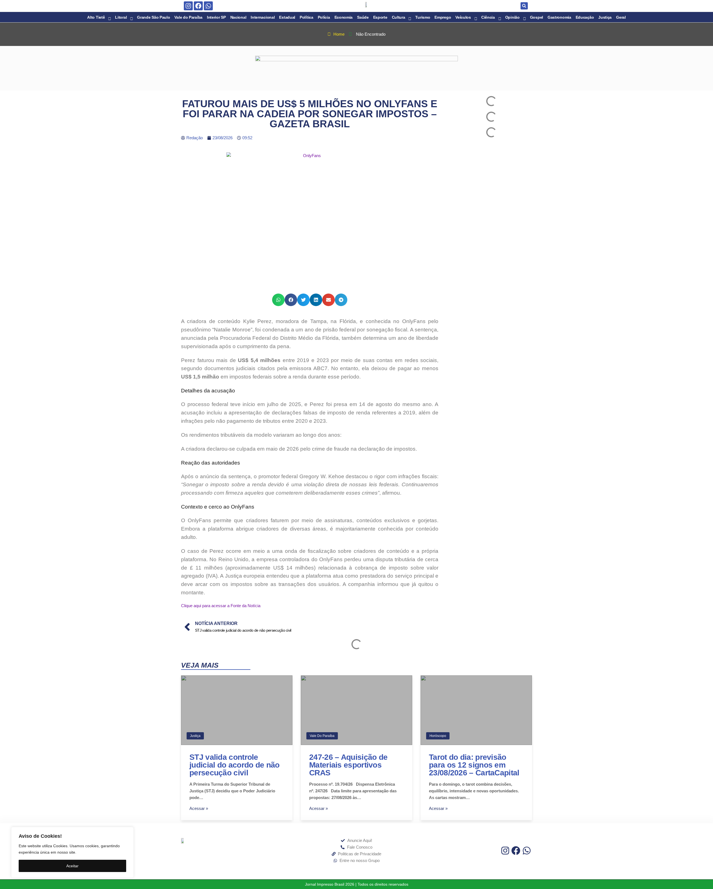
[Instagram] (188, 5)
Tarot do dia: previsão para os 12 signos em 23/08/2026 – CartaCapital (474, 765)
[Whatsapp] (208, 5)
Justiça (195, 736)
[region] (72, 852)
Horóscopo (437, 736)
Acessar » (198, 808)
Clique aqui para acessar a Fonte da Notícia (220, 605)
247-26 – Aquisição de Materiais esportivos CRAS (348, 765)
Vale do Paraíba (322, 736)
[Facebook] (198, 5)
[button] (524, 5)
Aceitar (72, 866)
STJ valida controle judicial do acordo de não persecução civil (234, 765)
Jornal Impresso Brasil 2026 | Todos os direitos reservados (356, 884)
